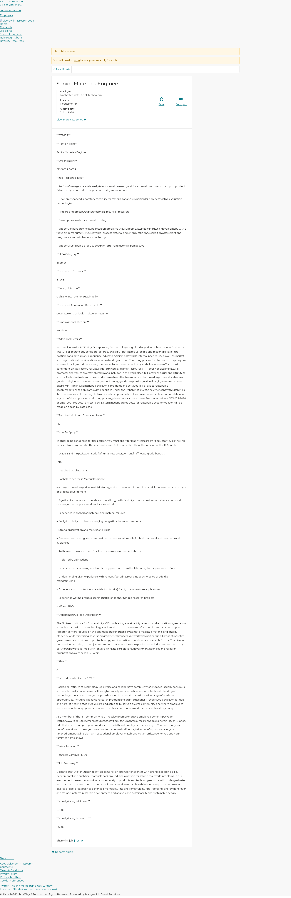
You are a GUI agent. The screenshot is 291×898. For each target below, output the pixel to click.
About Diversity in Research (16, 863)
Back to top (7, 858)
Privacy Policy (8, 873)
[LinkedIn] (82, 840)
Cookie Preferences (12, 880)
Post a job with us (10, 877)
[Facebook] (75, 840)
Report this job (64, 852)
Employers (6, 15)
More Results (63, 69)
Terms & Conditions (11, 870)
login (77, 60)
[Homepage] (17, 20)
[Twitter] (78, 840)
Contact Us (6, 867)
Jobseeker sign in (10, 10)
